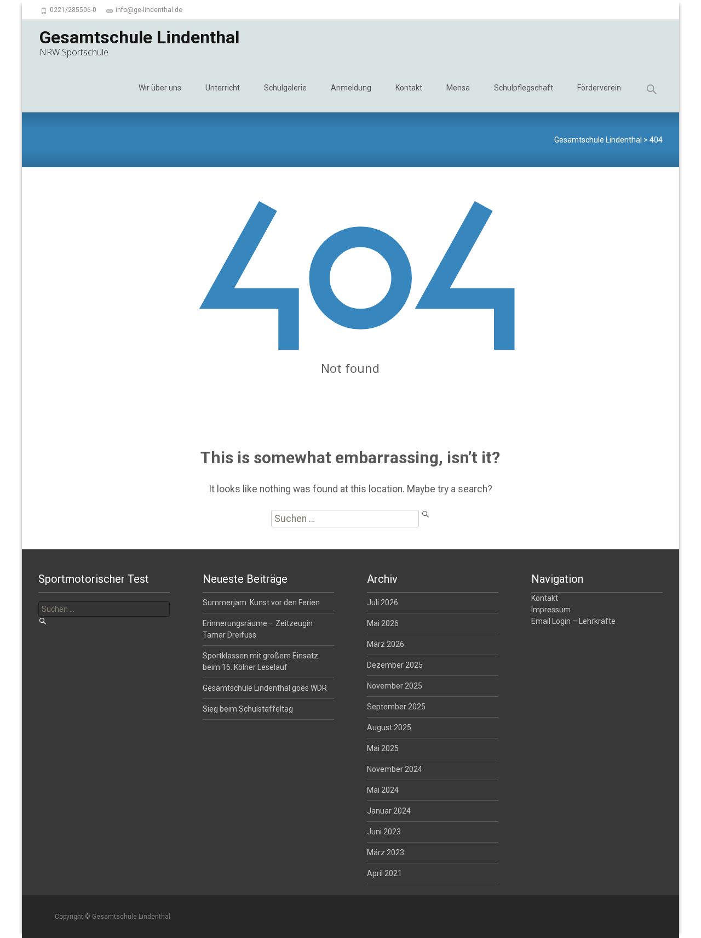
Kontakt (408, 87)
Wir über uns (160, 87)
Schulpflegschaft (523, 87)
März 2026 (385, 644)
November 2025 (394, 685)
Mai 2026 (383, 623)
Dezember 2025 (395, 665)
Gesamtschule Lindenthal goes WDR (265, 688)
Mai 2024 (383, 790)
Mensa (458, 87)
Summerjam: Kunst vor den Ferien (261, 602)
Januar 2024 (389, 810)
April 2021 (384, 873)
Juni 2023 (384, 831)
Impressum (551, 609)
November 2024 (394, 769)
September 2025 (396, 706)
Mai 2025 (383, 748)
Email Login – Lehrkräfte (573, 621)
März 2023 (385, 852)
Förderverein (599, 87)
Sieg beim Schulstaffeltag (248, 708)
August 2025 (389, 727)
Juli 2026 (382, 602)
